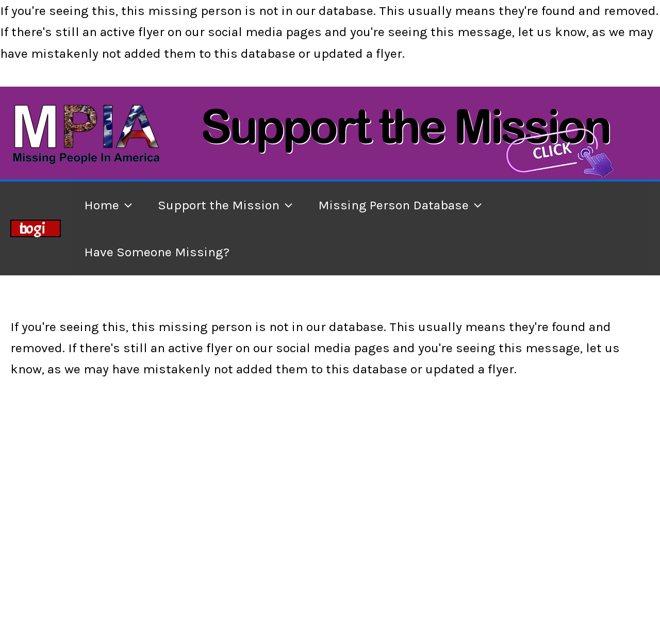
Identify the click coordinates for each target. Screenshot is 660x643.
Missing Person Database (393, 204)
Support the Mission (218, 204)
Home (101, 204)
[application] (125, 205)
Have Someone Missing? (156, 251)
